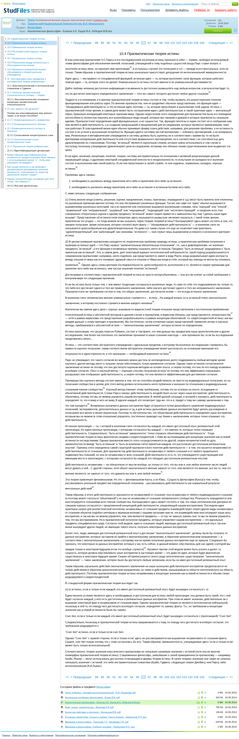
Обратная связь (161, 4)
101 (172, 42)
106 (201, 42)
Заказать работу (226, 10)
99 (161, 42)
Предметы (129, 10)
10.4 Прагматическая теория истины (26, 43)
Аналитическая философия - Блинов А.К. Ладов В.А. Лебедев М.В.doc (102, 702)
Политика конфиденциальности (103, 735)
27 (199, 707)
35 (199, 722)
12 (199, 726)
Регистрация (19, 3)
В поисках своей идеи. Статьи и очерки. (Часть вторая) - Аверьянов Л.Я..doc (106, 717)
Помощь (6, 735)
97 (149, 42)
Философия (34, 27)
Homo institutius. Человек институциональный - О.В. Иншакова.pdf (100, 692)
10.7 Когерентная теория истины (24, 58)
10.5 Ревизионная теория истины (25, 47)
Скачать (218, 30)
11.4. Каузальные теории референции (27, 146)
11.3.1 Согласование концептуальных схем (30, 135)
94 (131, 42)
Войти (7, 3)
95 (137, 42)
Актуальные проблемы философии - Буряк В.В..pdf (92, 697)
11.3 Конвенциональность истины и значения (26, 129)
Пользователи (150, 10)
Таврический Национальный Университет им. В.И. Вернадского (65, 23)
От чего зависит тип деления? (23, 109)
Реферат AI (202, 10)
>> (231, 42)
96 (143, 42)
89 (102, 42)
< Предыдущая (81, 42)
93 (125, 42)
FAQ (148, 4)
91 (114, 42)
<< (67, 42)
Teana (31, 20)
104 (190, 42)
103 (184, 42)
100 (166, 42)
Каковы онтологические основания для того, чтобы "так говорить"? (30, 180)
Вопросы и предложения (185, 4)
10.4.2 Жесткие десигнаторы (22, 185)
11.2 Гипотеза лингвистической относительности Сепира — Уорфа (26, 93)
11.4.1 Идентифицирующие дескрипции (28, 150)
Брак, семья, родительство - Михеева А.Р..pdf (89, 707)
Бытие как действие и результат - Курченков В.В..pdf (93, 712)
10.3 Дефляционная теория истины (26, 38)
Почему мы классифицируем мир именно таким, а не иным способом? (29, 114)
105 (196, 42)
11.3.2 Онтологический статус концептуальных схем (23, 140)
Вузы (113, 10)
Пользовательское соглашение (70, 735)
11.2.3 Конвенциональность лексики (26, 124)
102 (178, 42)
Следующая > (218, 42)
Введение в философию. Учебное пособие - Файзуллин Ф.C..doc (100, 726)
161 (198, 702)
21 (199, 717)
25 (199, 692)
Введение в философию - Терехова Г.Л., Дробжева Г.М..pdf (96, 722)
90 (108, 42)
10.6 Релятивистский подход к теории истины (27, 52)
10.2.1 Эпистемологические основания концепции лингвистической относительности (28, 102)
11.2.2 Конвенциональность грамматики (28, 120)
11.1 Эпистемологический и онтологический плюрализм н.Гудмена (30, 87)
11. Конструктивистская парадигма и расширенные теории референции (26, 80)
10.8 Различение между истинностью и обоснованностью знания (28, 63)
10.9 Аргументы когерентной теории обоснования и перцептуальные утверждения (26, 72)
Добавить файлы (177, 10)
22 (199, 697)
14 (199, 712)
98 (155, 42)
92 (120, 42)
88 (96, 42)
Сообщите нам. (100, 20)
